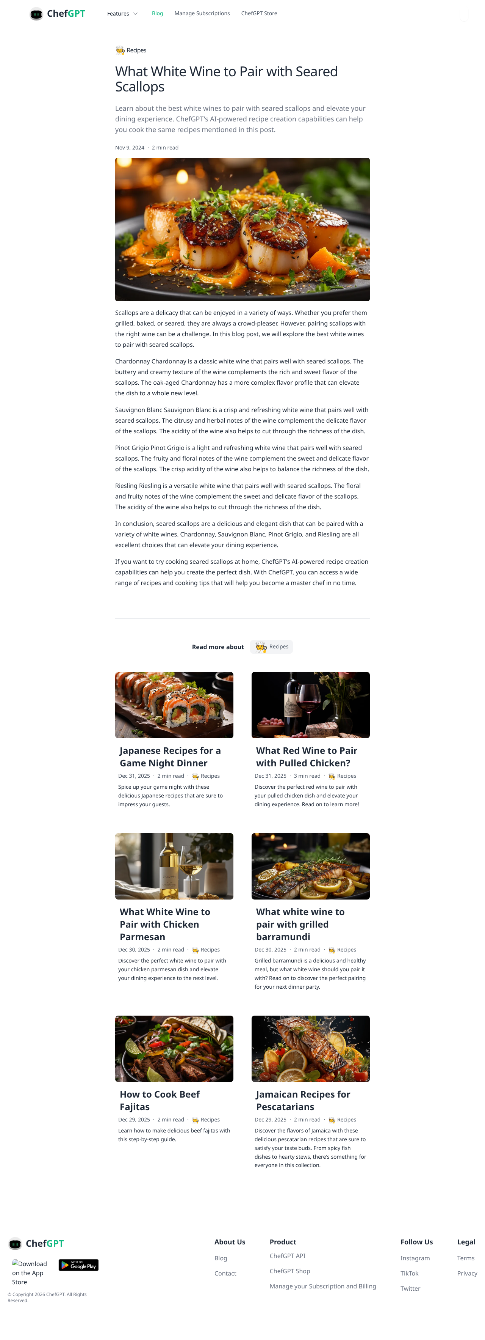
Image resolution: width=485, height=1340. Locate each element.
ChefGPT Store (259, 13)
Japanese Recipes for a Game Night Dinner (170, 756)
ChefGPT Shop (290, 1271)
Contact (225, 1273)
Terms (466, 1258)
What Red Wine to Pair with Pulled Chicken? (307, 756)
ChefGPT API (287, 1256)
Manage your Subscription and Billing (323, 1286)
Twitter (410, 1288)
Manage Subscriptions (202, 13)
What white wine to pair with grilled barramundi (300, 924)
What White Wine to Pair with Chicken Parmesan (165, 924)
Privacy (467, 1273)
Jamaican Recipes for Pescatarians (303, 1100)
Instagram (415, 1258)
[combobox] (464, 13)
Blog (157, 13)
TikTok (410, 1273)
